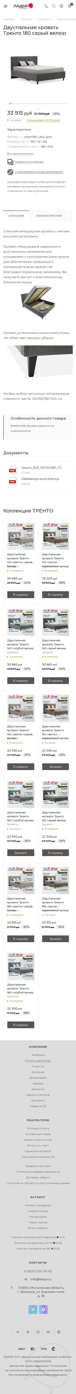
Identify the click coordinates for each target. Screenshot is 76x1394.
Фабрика (38, 1054)
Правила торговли (38, 1166)
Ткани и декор (38, 1222)
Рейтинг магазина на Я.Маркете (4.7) (38, 1237)
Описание (16, 215)
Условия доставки (38, 1134)
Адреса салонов (38, 1094)
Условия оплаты (38, 1128)
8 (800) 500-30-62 (38, 1271)
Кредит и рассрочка (38, 1139)
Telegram (33, 1309)
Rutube (48, 1332)
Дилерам (38, 1072)
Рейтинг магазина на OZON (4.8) (38, 1242)
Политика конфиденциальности (38, 1171)
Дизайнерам (38, 1077)
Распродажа (38, 1216)
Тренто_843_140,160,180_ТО (41, 468)
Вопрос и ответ (38, 1145)
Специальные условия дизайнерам (39, 171)
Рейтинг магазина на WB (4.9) (38, 1248)
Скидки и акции (38, 1211)
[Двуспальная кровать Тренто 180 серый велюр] (38, 70)
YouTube (38, 1332)
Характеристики (49, 215)
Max (43, 1309)
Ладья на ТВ (38, 1106)
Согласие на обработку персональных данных (38, 1183)
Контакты (38, 1100)
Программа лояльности (38, 1156)
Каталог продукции (38, 1205)
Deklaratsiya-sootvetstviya (40, 479)
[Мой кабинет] (61, 6)
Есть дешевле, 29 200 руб (43, 120)
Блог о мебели (38, 1228)
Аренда (38, 1083)
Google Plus (58, 1332)
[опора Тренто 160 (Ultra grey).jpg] (38, 363)
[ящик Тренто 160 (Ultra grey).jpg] (38, 302)
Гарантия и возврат (38, 1151)
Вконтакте (17, 1332)
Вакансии (38, 1089)
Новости (38, 1066)
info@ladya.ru (41, 1279)
